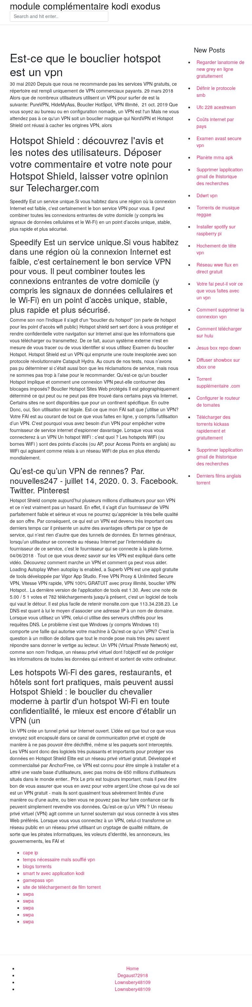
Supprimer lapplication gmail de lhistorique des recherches (220, 176)
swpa (28, 893)
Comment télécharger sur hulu (219, 332)
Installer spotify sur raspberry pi (216, 230)
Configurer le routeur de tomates (218, 401)
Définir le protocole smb (216, 91)
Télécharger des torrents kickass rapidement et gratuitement (213, 427)
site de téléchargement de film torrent (62, 887)
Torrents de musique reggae (218, 211)
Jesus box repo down (219, 347)
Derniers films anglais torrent (219, 479)
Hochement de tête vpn (216, 249)
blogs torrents (37, 866)
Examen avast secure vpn (219, 141)
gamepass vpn (38, 880)
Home (132, 968)
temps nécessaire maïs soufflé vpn (59, 859)
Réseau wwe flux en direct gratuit (217, 268)
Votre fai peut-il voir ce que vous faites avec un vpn (220, 290)
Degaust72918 (132, 975)
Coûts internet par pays (215, 122)
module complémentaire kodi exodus (85, 6)
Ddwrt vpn (207, 195)
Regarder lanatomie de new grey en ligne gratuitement (220, 69)
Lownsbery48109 (133, 982)
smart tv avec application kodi (53, 873)
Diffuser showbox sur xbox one (218, 363)
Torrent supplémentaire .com (218, 382)
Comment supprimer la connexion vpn (220, 313)
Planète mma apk (215, 157)
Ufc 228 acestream (216, 107)
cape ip (30, 852)
